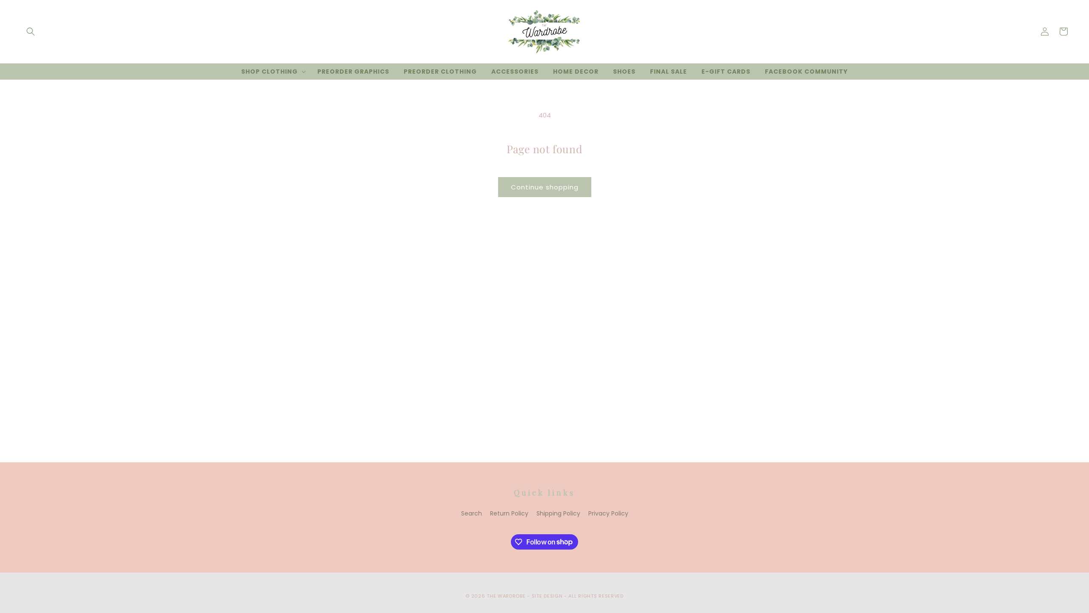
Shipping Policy (558, 513)
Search (471, 513)
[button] (30, 31)
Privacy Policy (608, 513)
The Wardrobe (506, 596)
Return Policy (509, 513)
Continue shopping (545, 187)
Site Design (547, 596)
